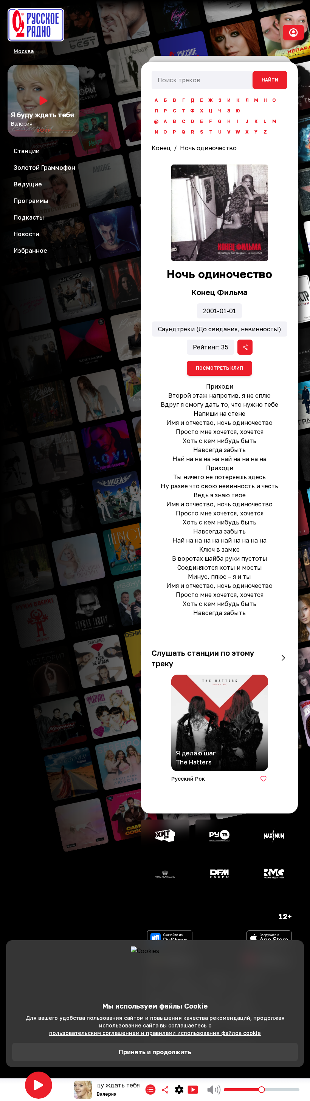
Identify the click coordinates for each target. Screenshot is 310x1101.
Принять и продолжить (155, 1052)
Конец (161, 148)
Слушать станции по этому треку (203, 658)
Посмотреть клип (219, 368)
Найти (270, 80)
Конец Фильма (219, 292)
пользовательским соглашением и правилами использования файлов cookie (155, 1033)
